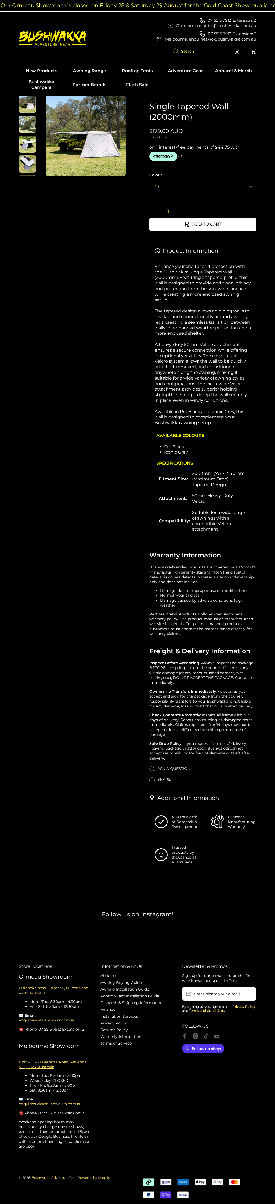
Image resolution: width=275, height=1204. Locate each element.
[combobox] (199, 51)
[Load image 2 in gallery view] (27, 124)
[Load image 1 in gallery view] (27, 104)
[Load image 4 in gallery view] (27, 164)
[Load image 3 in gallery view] (27, 144)
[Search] (173, 51)
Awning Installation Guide (124, 989)
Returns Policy (114, 1029)
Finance (107, 1009)
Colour (155, 175)
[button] (160, 779)
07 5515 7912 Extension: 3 (232, 33)
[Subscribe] (249, 994)
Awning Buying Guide (121, 982)
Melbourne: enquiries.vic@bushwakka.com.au (210, 39)
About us (108, 975)
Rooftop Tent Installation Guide (129, 996)
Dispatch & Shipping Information (131, 1002)
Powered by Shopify (94, 1178)
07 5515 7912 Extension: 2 (232, 20)
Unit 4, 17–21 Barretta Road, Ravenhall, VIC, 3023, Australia (54, 1064)
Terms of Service (116, 1043)
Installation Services (119, 1016)
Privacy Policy (113, 1023)
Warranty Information (120, 1036)
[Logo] (52, 38)
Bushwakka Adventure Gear (54, 1178)
